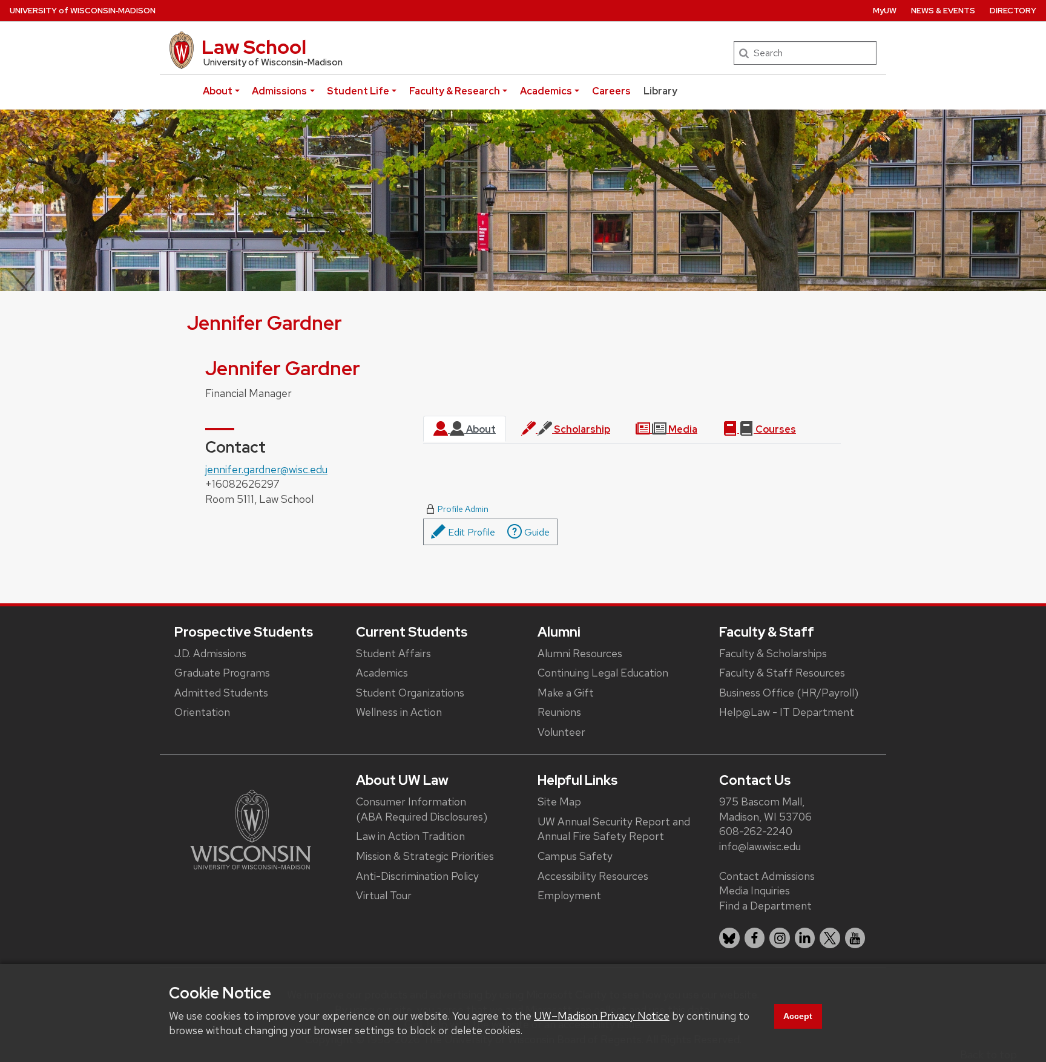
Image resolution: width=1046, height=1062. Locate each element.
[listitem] (729, 938)
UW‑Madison (83, 10)
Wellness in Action (399, 712)
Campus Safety (575, 856)
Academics (546, 91)
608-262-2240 (755, 831)
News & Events (943, 10)
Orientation (202, 712)
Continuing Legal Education (603, 673)
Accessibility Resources (593, 876)
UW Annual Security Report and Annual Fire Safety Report (614, 829)
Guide (536, 532)
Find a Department (765, 906)
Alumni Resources (580, 653)
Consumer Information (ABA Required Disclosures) (421, 809)
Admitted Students (221, 693)
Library (660, 91)
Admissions (279, 91)
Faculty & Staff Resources (782, 673)
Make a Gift (566, 693)
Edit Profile (470, 532)
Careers (611, 91)
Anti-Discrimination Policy (417, 876)
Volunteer (561, 732)
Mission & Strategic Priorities (425, 856)
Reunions (559, 712)
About (217, 91)
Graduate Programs (222, 673)
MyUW (884, 10)
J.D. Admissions (210, 653)
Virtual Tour (384, 895)
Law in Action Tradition (410, 836)
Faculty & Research (454, 91)
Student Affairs (393, 653)
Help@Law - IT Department (786, 712)
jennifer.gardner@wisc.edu (266, 469)
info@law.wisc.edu (760, 846)
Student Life (358, 91)
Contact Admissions (767, 876)
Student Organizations (410, 693)
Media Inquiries (754, 890)
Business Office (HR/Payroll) (788, 693)
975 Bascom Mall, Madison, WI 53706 (765, 809)
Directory (1013, 10)
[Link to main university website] (250, 828)
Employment (569, 895)
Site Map (559, 801)
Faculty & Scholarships (773, 653)
